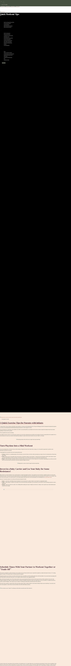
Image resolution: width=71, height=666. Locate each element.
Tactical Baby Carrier (48, 477)
